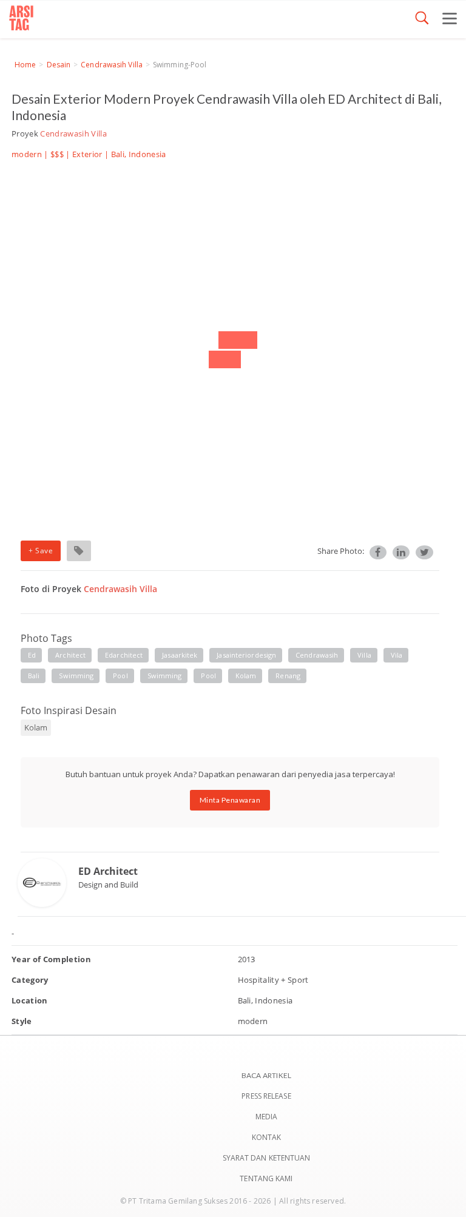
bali (33, 675)
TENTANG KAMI (266, 1178)
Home (25, 64)
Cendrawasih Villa (112, 64)
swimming (76, 675)
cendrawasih (316, 654)
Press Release (266, 1096)
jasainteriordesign (246, 654)
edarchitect (124, 654)
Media (266, 1116)
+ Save (41, 550)
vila (396, 654)
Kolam (35, 727)
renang (287, 675)
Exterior (87, 154)
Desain (59, 64)
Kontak (267, 1137)
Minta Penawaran (230, 799)
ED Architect (108, 871)
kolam (246, 675)
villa (364, 654)
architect (70, 654)
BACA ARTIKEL (266, 1075)
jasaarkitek (179, 654)
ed (32, 654)
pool (120, 675)
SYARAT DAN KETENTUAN (267, 1158)
